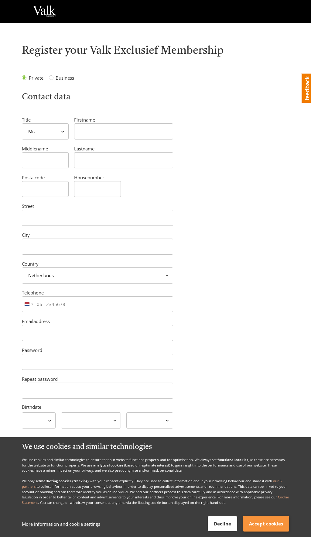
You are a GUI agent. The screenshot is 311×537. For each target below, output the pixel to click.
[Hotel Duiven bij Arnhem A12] (44, 11)
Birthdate (31, 407)
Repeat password (40, 379)
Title (26, 120)
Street (28, 206)
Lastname (84, 149)
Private (36, 78)
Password (32, 350)
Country (30, 264)
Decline (222, 524)
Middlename (35, 149)
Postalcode (33, 177)
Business (65, 78)
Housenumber (89, 177)
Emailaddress (36, 321)
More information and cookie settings (61, 524)
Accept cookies (266, 524)
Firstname (84, 120)
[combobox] (28, 304)
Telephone (33, 293)
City (26, 235)
